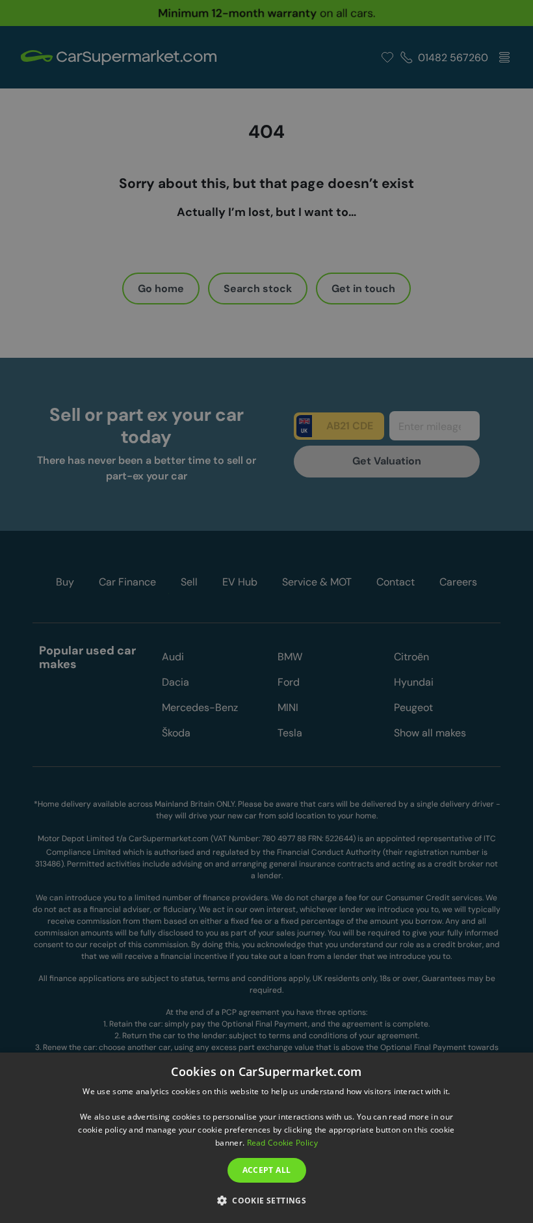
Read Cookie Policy (282, 1142)
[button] (266, 1199)
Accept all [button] (266, 1170)
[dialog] (266, 1138)
